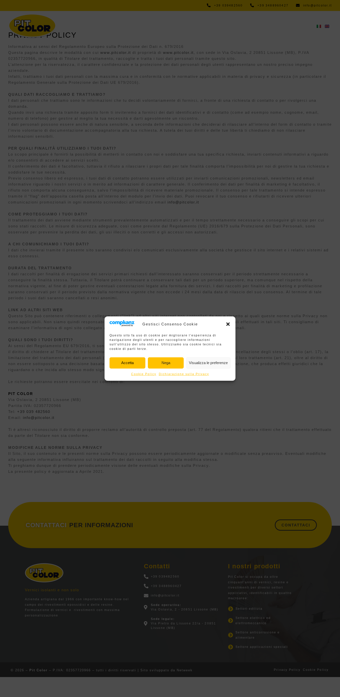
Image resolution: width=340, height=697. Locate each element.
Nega (166, 363)
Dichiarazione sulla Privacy (184, 374)
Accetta (127, 363)
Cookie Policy (143, 374)
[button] (228, 323)
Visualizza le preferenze (208, 363)
